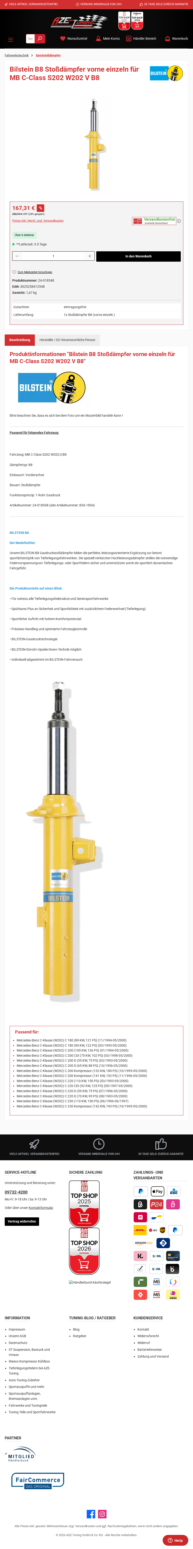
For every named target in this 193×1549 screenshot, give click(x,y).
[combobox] (30, 38)
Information (17, 1318)
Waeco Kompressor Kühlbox (29, 1361)
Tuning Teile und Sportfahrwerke (32, 1412)
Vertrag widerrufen (22, 1221)
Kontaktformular (41, 1208)
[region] (96, 145)
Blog (76, 1330)
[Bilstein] (166, 75)
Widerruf (143, 1343)
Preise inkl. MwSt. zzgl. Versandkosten (38, 220)
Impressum (17, 1330)
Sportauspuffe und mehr (26, 1387)
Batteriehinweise (149, 1350)
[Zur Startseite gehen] (79, 21)
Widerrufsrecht (148, 1336)
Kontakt (143, 1330)
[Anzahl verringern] (17, 256)
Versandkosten (85, 1526)
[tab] (20, 340)
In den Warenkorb (138, 256)
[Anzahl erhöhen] (90, 256)
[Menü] (10, 39)
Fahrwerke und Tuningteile (28, 1406)
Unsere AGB (17, 1336)
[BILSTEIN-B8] (96, 145)
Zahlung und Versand (153, 1357)
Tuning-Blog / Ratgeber (92, 1318)
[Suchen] (40, 38)
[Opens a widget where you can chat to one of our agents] (175, 1541)
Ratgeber (79, 1336)
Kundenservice (148, 1318)
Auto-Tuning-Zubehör (24, 1380)
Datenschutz (18, 1343)
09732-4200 (16, 1192)
